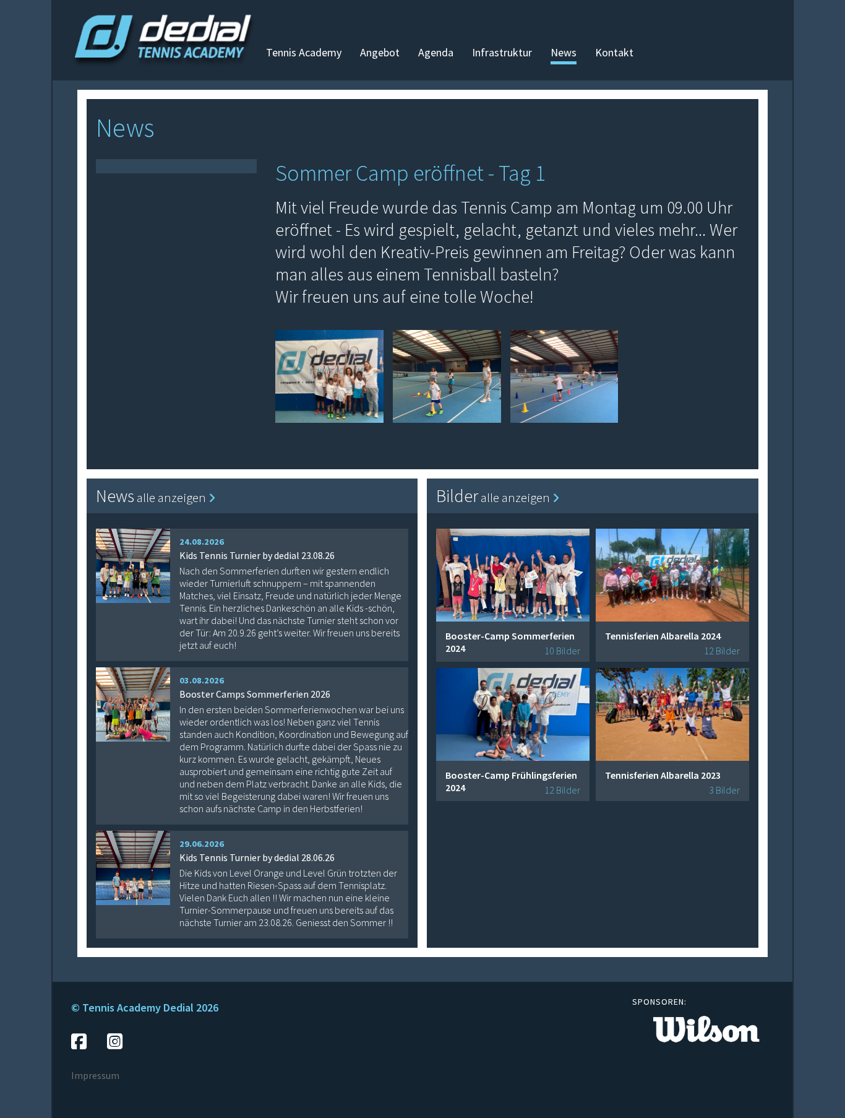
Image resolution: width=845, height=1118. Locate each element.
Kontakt (614, 52)
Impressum (95, 1075)
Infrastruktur (502, 52)
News (564, 52)
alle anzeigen (172, 497)
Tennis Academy (303, 52)
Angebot (380, 52)
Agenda (435, 52)
